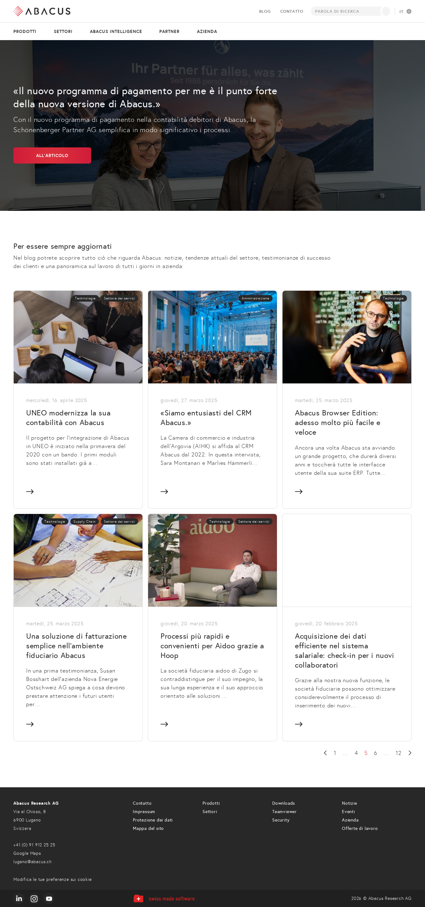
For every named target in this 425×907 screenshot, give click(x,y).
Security (280, 820)
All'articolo (52, 155)
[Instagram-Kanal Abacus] (34, 898)
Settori (63, 31)
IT (401, 11)
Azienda (207, 31)
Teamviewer (284, 811)
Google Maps (27, 853)
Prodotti (24, 31)
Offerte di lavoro (360, 828)
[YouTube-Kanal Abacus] (48, 898)
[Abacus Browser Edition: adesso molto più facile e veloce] (347, 399)
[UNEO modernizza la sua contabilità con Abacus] (78, 399)
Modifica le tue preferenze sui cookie (52, 879)
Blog (265, 11)
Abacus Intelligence (116, 31)
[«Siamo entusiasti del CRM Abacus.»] (212, 399)
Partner (169, 31)
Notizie (349, 803)
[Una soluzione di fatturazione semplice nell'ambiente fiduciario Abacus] (78, 627)
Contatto (291, 11)
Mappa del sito (148, 828)
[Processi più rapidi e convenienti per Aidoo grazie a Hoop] (212, 627)
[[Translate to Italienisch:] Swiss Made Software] (164, 898)
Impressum (144, 811)
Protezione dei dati (153, 820)
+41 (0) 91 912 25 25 (34, 845)
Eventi (348, 811)
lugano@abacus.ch (32, 861)
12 (399, 753)
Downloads (283, 803)
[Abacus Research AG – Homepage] (41, 11)
